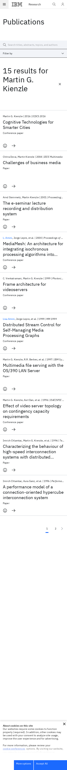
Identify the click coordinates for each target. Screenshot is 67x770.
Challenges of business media (32, 162)
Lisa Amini (9, 319)
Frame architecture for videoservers (24, 286)
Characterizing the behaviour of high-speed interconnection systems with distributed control (33, 452)
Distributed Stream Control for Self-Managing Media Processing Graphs (32, 330)
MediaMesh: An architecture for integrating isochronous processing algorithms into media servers (33, 249)
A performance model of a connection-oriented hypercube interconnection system (33, 492)
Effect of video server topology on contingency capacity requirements (32, 411)
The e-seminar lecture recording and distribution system (28, 208)
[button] (64, 724)
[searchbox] (33, 45)
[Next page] (62, 528)
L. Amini (7, 237)
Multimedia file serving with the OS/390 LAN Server (33, 367)
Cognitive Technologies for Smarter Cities (28, 124)
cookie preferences (14, 748)
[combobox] (33, 53)
